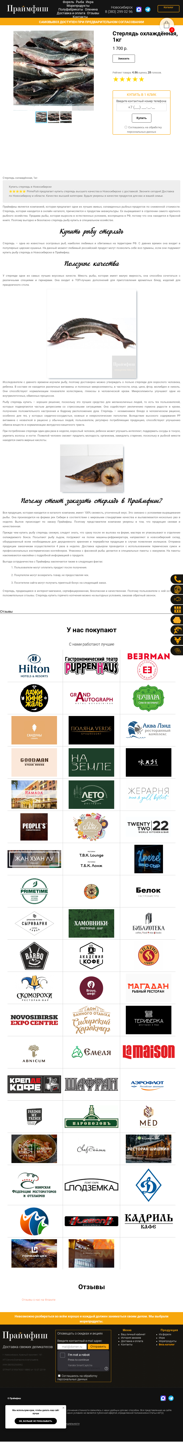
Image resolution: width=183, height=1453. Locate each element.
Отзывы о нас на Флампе (38, 1299)
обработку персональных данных (77, 1377)
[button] (104, 70)
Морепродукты (78, 5)
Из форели (165, 1334)
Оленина (91, 9)
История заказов (131, 1337)
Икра (89, 2)
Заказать (123, 58)
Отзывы (93, 13)
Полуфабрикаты (70, 9)
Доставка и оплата (71, 13)
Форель (68, 2)
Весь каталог (167, 1344)
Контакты (80, 17)
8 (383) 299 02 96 (119, 11)
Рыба (80, 2)
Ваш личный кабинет (133, 1334)
